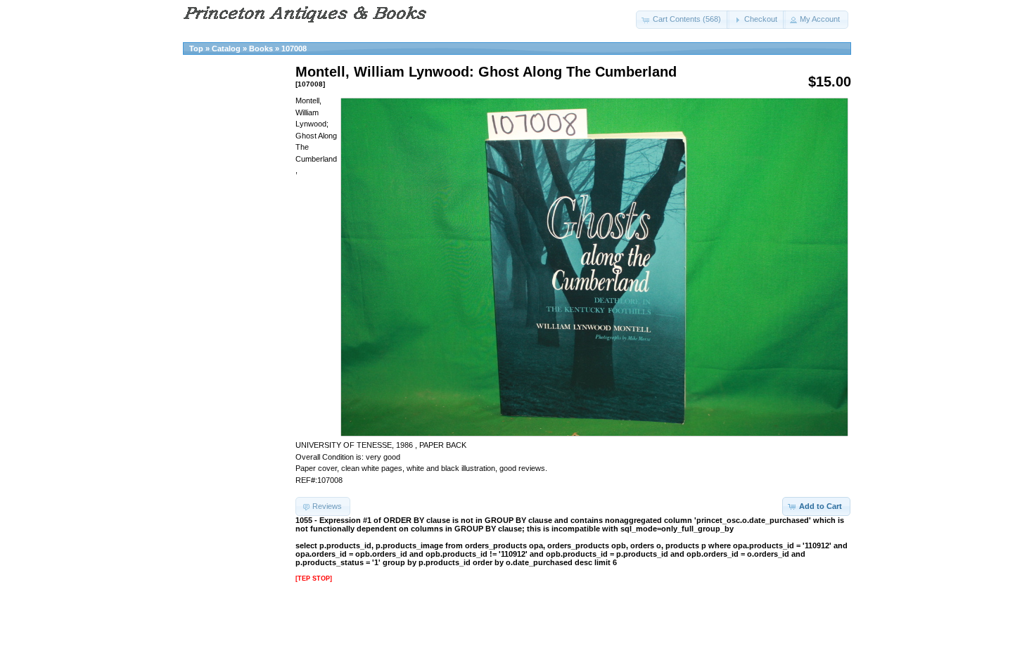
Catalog (226, 48)
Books (261, 48)
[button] (682, 20)
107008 (294, 48)
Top (196, 48)
